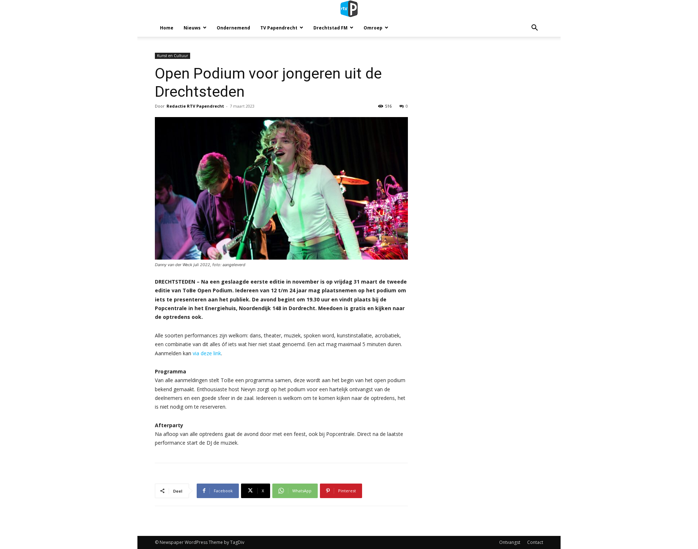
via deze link (207, 353)
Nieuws (192, 28)
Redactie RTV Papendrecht (195, 106)
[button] (534, 28)
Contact (535, 542)
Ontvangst (509, 542)
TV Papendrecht (278, 28)
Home (166, 28)
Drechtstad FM (330, 28)
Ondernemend (233, 28)
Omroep (373, 28)
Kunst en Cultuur (172, 55)
